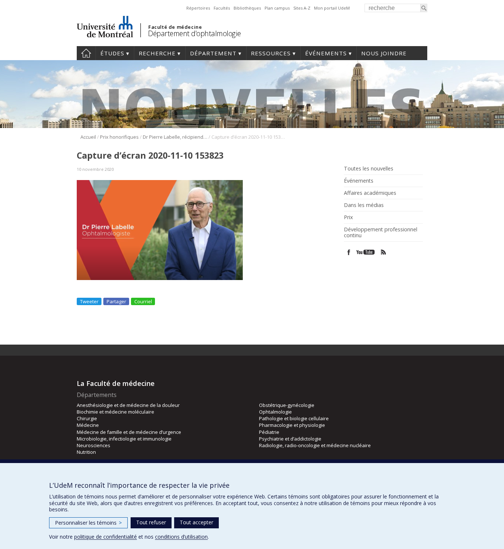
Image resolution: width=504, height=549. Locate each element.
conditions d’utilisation (181, 536)
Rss (383, 252)
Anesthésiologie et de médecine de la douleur (128, 405)
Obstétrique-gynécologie (286, 405)
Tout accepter (196, 522)
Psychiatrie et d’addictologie (290, 438)
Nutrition (86, 452)
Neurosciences (93, 445)
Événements (326, 53)
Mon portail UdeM (332, 8)
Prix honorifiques (119, 137)
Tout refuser (151, 522)
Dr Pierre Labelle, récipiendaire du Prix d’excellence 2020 (175, 137)
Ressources (271, 53)
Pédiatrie (269, 432)
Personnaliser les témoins (88, 522)
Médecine (88, 425)
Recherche (157, 53)
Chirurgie (87, 418)
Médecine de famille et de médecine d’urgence (129, 432)
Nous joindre (384, 53)
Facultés (222, 8)
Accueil (86, 53)
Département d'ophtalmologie (194, 33)
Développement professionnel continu (380, 232)
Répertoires (198, 8)
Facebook (348, 252)
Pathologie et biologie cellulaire (294, 418)
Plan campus (277, 8)
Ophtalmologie (275, 411)
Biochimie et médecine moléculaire (115, 411)
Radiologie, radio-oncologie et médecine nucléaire (315, 445)
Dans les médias (364, 205)
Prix (348, 217)
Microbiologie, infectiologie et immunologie (124, 438)
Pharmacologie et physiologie (292, 425)
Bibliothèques (247, 8)
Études (112, 53)
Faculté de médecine (175, 27)
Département (213, 53)
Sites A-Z (301, 8)
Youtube (366, 252)
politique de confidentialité (105, 536)
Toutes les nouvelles (368, 169)
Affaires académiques (370, 193)
